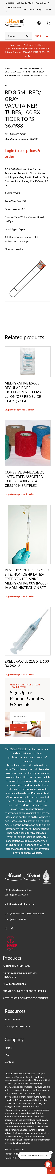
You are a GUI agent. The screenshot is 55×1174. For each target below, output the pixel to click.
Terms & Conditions (14, 1149)
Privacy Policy (12, 1153)
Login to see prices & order (22, 153)
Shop (38, 35)
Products (8, 68)
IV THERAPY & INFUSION (28, 68)
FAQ (25, 9)
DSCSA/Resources (12, 7)
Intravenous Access (13, 72)
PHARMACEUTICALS (14, 983)
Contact (47, 9)
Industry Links (12, 1019)
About (32, 9)
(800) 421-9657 (18, 919)
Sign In (39, 23)
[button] (48, 23)
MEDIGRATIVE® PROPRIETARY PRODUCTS (20, 975)
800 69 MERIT (18, 749)
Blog (39, 9)
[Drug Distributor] (12, 943)
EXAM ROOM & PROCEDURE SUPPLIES (24, 991)
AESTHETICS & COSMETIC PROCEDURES (25, 998)
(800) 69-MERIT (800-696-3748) (27, 913)
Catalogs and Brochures (18, 1026)
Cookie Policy (12, 1157)
